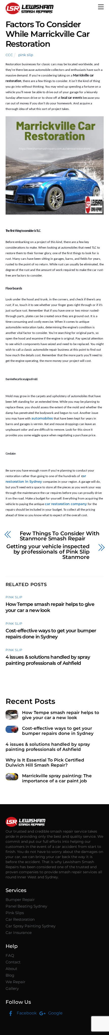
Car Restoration (20, 919)
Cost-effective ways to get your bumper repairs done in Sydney (51, 633)
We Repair (15, 981)
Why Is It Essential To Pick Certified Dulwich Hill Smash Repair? (45, 762)
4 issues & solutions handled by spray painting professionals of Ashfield (48, 660)
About (11, 968)
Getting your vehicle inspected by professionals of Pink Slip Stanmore (47, 552)
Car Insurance (19, 932)
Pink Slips (15, 912)
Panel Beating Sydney (26, 906)
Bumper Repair (20, 899)
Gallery (12, 988)
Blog (10, 975)
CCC (9, 55)
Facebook (26, 1013)
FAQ (10, 955)
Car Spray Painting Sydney (31, 926)
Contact (13, 962)
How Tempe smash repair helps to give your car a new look (50, 607)
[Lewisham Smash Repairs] (30, 12)
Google (55, 1013)
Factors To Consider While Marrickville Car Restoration (47, 34)
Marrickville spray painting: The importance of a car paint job (57, 778)
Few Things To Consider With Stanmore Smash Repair (59, 536)
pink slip (25, 55)
